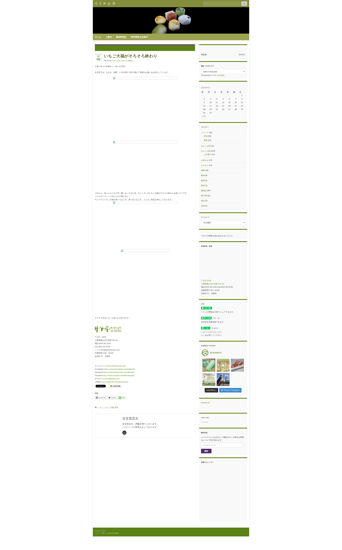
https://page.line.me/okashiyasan (114, 382)
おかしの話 (116, 61)
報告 (205, 140)
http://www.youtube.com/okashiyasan (118, 375)
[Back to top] (336, 544)
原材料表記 (121, 37)
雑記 (203, 201)
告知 (205, 136)
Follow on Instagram (232, 390)
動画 (203, 175)
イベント (205, 132)
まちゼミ (205, 165)
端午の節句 (104, 47)
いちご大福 (109, 407)
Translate (220, 75)
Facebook (205, 403)
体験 (203, 170)
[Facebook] (100, 3)
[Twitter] (104, 3)
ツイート (205, 422)
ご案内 (108, 37)
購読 (206, 451)
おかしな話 (205, 146)
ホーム (98, 37)
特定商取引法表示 (139, 37)
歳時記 (130, 61)
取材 (203, 185)
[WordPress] (113, 3)
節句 (116, 407)
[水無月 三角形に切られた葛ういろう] (237, 365)
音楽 (203, 206)
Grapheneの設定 (113, 533)
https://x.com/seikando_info (108, 378)
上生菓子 (207, 154)
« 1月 (204, 116)
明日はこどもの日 (182, 47)
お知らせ (124, 61)
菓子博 (204, 195)
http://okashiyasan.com (116, 366)
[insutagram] (96, 3)
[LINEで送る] (115, 386)
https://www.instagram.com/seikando (119, 369)
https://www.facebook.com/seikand (118, 372)
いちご (101, 407)
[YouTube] (109, 3)
